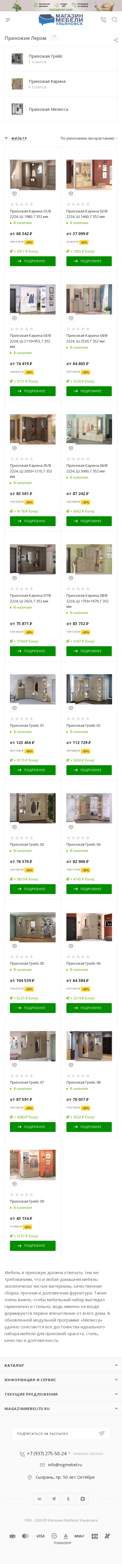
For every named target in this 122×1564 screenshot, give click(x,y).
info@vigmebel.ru (65, 1464)
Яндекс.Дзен (83, 1499)
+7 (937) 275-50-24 (46, 1453)
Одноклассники (68, 1499)
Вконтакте (39, 1499)
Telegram (54, 1499)
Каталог (15, 1365)
